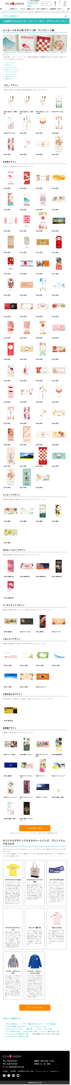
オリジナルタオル (56, 883)
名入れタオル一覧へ (35, 828)
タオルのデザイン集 (30, 1031)
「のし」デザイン (10, 63)
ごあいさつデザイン (10, 74)
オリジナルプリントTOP (9, 12)
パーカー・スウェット (13, 975)
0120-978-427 (33, 4)
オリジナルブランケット (13, 929)
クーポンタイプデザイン (12, 72)
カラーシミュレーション (38, 1026)
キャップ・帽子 (35, 929)
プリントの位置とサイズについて (16, 1026)
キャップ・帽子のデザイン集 (50, 1031)
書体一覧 (29, 1029)
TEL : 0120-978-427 (10, 1061)
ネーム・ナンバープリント (14, 1029)
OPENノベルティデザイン (12, 70)
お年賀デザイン (9, 65)
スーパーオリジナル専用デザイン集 (17, 1034)
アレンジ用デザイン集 (13, 1031)
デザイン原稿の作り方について (32, 1024)
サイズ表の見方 (51, 1024)
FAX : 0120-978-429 (10, 1064)
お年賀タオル (7, 166)
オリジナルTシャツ (13, 883)
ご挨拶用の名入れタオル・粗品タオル (14, 52)
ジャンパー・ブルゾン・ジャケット (35, 975)
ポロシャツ (56, 929)
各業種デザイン (9, 79)
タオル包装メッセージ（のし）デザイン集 (45, 1034)
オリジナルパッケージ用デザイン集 (17, 1036)
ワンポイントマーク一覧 (44, 1029)
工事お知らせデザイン (11, 76)
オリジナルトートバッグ (35, 883)
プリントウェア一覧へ (35, 1007)
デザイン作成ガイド (21, 12)
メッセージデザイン (10, 67)
